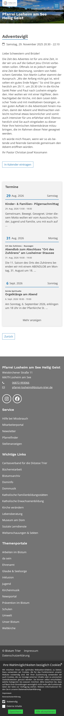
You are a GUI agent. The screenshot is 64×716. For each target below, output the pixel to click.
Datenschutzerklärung (29, 689)
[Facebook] (17, 398)
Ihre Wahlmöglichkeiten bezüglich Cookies (32, 665)
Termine (11, 187)
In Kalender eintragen (17, 164)
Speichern (15, 711)
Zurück (8, 336)
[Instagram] (6, 398)
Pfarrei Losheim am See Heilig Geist (31, 367)
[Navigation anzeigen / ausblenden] (57, 6)
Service (8, 410)
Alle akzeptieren (45, 711)
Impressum (6, 693)
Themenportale (14, 543)
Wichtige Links (14, 454)
